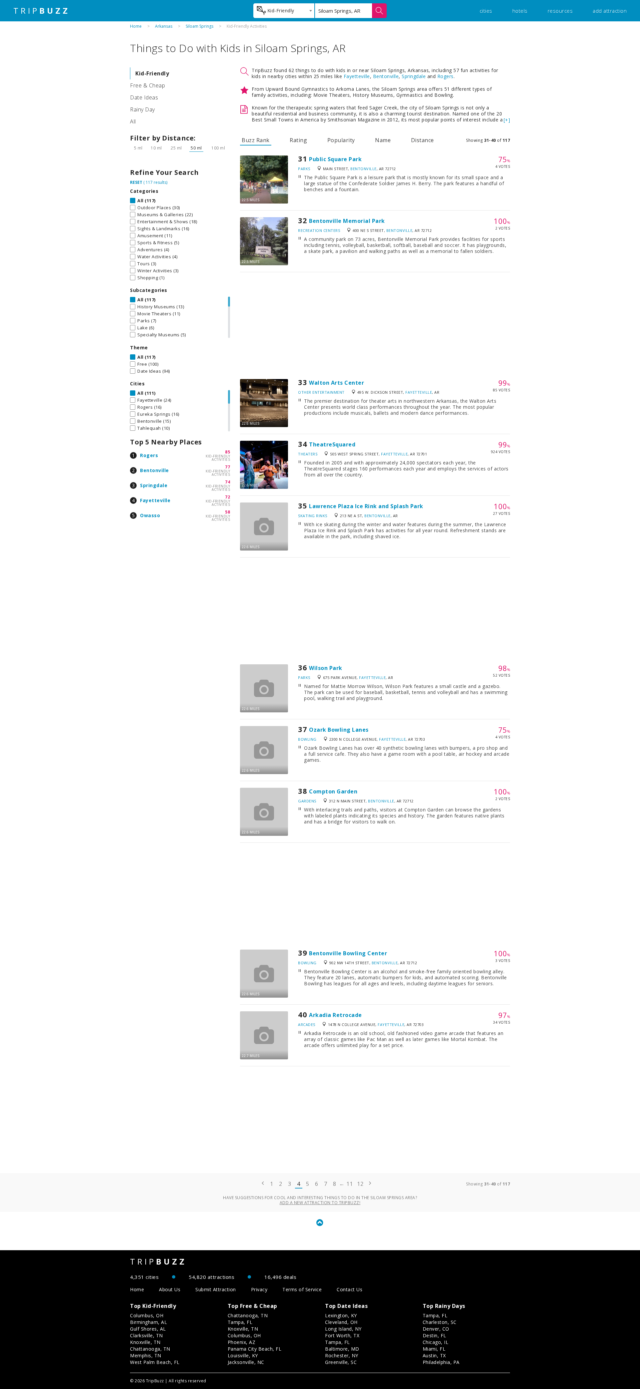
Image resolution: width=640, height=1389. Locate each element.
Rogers (149, 455)
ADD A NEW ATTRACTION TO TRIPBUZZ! (320, 1202)
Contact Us (349, 1289)
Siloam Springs (199, 26)
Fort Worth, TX (342, 1335)
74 (227, 482)
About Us (169, 1289)
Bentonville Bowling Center (348, 953)
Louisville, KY (243, 1355)
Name (383, 140)
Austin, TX (434, 1355)
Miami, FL (434, 1349)
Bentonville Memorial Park (347, 221)
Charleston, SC (440, 1322)
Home (136, 26)
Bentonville (154, 470)
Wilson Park (325, 668)
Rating (298, 140)
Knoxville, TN (145, 1342)
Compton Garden (333, 791)
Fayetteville (155, 500)
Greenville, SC (341, 1362)
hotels (520, 10)
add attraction (610, 10)
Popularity (341, 140)
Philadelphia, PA (441, 1362)
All (133, 121)
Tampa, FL (240, 1322)
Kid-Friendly (152, 73)
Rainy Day (142, 109)
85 (227, 452)
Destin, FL (434, 1335)
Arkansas (163, 26)
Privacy (259, 1289)
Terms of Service (302, 1289)
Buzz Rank (256, 140)
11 (349, 1183)
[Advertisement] (375, 325)
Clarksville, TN (146, 1335)
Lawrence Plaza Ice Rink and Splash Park (366, 506)
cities (486, 10)
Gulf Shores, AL (148, 1329)
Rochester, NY (341, 1355)
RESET (136, 182)
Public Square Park (335, 159)
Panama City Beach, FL (255, 1349)
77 (227, 467)
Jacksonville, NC (246, 1362)
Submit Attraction (215, 1289)
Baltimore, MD (342, 1349)
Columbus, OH (146, 1315)
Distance (422, 140)
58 (227, 512)
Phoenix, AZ (242, 1342)
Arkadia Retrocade (335, 1015)
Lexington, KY (341, 1315)
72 (227, 497)
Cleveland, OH (341, 1322)
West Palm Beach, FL (155, 1362)
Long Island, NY (343, 1329)
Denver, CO (436, 1329)
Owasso (150, 515)
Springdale (153, 485)
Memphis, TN (145, 1355)
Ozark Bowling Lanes (339, 729)
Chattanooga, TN (150, 1349)
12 (360, 1183)
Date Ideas (144, 97)
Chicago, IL (436, 1342)
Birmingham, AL (148, 1322)
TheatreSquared (332, 444)
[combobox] (283, 10)
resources (560, 10)
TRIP (41, 11)
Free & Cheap (147, 85)
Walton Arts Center (336, 382)
